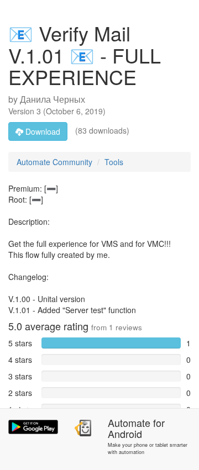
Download (41, 131)
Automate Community (54, 161)
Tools (113, 161)
